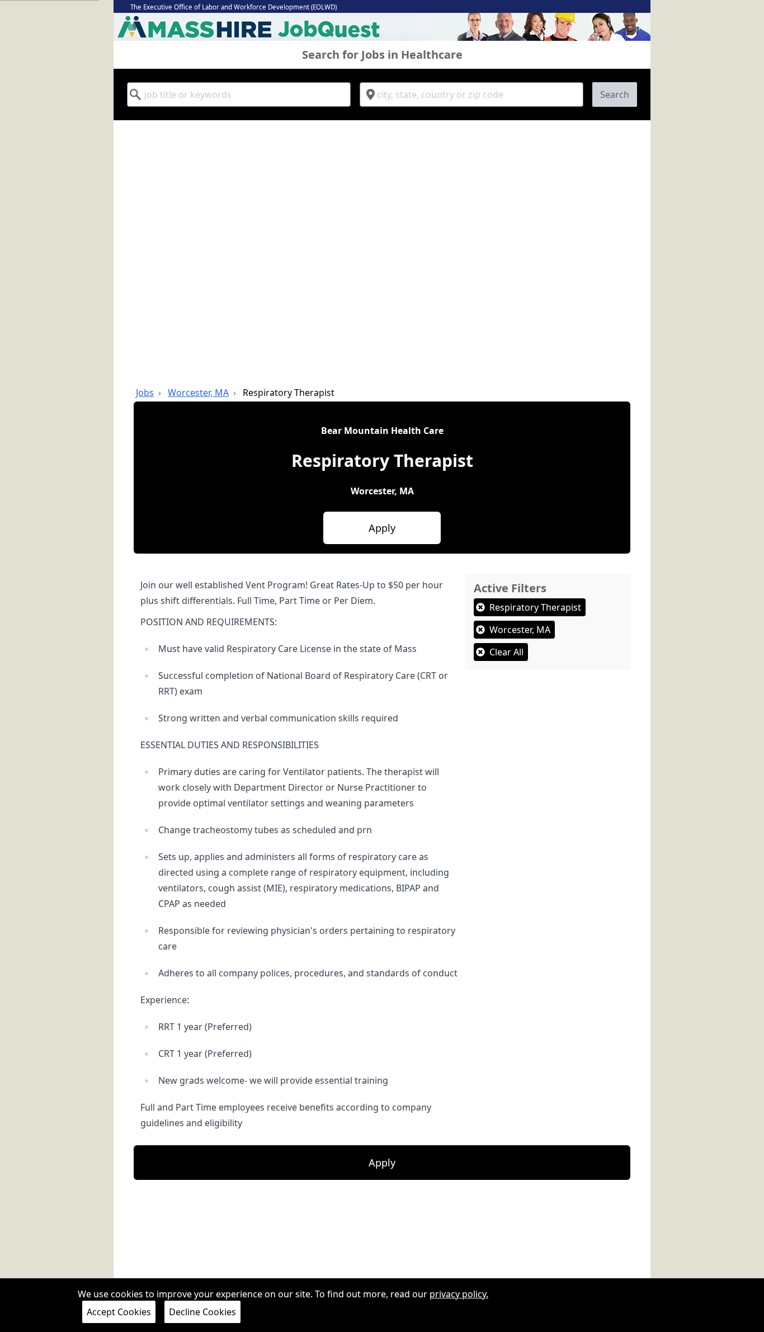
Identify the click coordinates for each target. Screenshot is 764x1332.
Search (614, 94)
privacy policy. (459, 1294)
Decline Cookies (202, 1312)
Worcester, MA (198, 392)
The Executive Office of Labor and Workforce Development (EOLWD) (233, 7)
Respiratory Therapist (288, 392)
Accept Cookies (119, 1312)
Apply (382, 528)
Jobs (145, 392)
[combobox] (239, 94)
